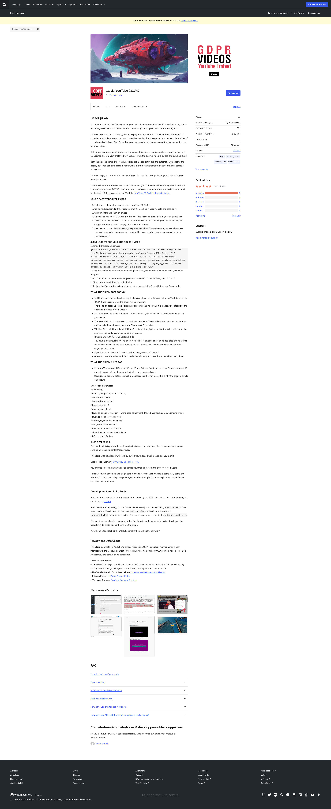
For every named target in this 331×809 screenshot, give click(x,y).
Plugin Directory (17, 13)
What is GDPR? (98, 682)
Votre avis (200, 215)
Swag (201, 783)
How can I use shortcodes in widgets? (109, 707)
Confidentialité (16, 783)
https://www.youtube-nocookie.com (148, 572)
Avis (108, 106)
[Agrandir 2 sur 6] (118, 619)
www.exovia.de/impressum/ (126, 462)
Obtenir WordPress (317, 4)
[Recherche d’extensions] (37, 29)
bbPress (265, 779)
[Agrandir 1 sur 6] (118, 598)
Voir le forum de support (206, 237)
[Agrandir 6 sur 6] (184, 619)
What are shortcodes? (101, 698)
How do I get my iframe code (105, 674)
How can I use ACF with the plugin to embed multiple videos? (120, 715)
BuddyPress (267, 783)
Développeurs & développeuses (150, 779)
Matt (264, 775)
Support (236, 106)
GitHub (107, 501)
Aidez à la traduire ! (189, 20)
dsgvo (222, 157)
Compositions (79, 783)
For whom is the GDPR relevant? (106, 690)
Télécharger (233, 93)
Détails (96, 106)
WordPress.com (268, 771)
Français (38, 795)
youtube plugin (220, 162)
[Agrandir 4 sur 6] (151, 619)
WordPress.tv (142, 783)
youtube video (233, 162)
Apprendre (140, 771)
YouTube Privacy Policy (119, 576)
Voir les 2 (236, 151)
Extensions (77, 779)
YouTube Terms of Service (123, 580)
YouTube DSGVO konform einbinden (152, 193)
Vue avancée (201, 169)
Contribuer (202, 771)
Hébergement (16, 779)
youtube (236, 157)
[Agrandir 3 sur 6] (151, 598)
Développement (139, 106)
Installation (121, 106)
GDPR (229, 157)
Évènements (203, 775)
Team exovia (115, 95)
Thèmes (76, 775)
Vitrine (75, 771)
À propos (14, 771)
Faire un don (204, 779)
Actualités (14, 775)
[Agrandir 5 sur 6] (184, 598)
